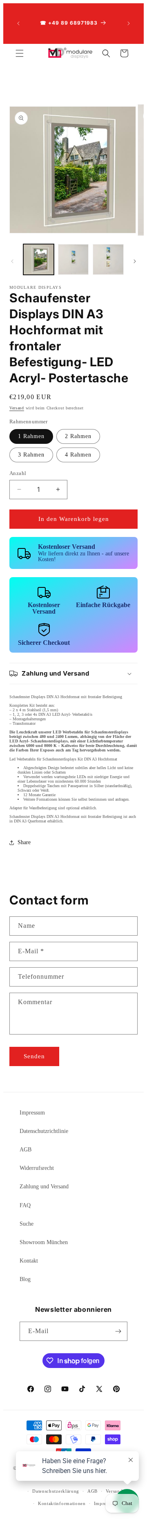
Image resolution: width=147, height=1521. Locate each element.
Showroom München (44, 1242)
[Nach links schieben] (12, 261)
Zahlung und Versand (44, 1186)
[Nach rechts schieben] (135, 261)
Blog (25, 1279)
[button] (20, 53)
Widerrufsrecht (37, 1168)
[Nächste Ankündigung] (129, 23)
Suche (26, 1224)
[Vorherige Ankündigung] (18, 23)
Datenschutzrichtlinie (44, 1131)
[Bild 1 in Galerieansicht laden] (38, 259)
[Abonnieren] (118, 1331)
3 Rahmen (31, 455)
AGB (25, 1149)
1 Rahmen (31, 436)
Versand (16, 408)
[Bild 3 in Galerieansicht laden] (108, 259)
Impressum (32, 1113)
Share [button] (24, 842)
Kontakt (29, 1261)
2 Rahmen (78, 436)
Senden (34, 1056)
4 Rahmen (78, 455)
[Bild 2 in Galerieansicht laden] (73, 259)
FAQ (25, 1205)
